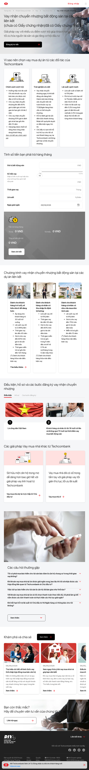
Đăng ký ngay (15, 766)
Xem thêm (10, 691)
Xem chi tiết (16, 252)
